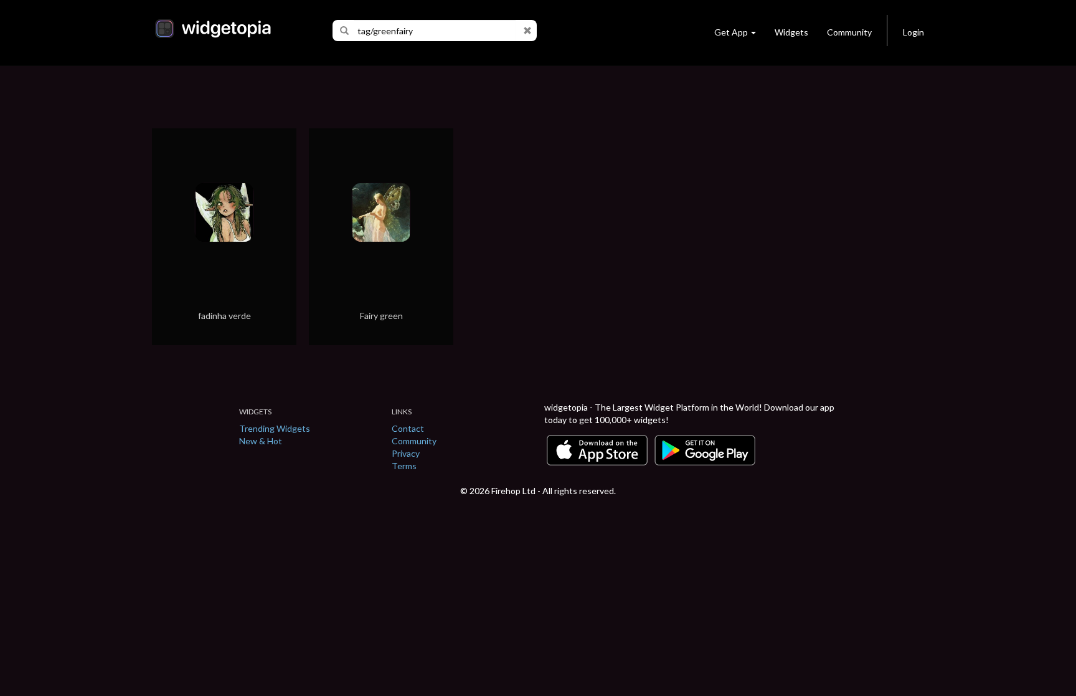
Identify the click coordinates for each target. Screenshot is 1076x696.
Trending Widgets (274, 428)
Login (913, 32)
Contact (408, 428)
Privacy (406, 453)
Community (849, 32)
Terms (404, 465)
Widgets (791, 32)
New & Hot (260, 441)
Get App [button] (731, 32)
